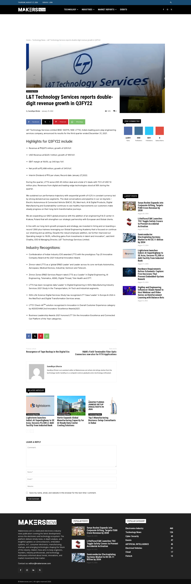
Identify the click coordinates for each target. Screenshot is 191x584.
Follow (139, 128)
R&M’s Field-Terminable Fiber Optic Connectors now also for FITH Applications (96, 353)
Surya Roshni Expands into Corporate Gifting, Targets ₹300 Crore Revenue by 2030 (150, 206)
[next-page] (32, 431)
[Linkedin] (33, 570)
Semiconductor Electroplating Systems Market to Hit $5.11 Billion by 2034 (150, 238)
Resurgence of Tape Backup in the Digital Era (47, 351)
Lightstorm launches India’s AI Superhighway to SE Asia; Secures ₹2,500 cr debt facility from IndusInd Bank (40, 421)
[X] (171, 9)
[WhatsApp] (46, 336)
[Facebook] (163, 9)
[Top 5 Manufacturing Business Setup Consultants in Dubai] (102, 406)
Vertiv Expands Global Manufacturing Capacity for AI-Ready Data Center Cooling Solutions (70, 421)
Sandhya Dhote (34, 111)
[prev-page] (27, 431)
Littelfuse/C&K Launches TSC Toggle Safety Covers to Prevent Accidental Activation (150, 222)
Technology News (38, 40)
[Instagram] (167, 9)
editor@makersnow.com (40, 563)
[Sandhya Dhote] (36, 371)
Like (128, 128)
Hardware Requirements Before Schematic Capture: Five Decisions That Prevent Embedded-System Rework (151, 273)
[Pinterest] (40, 336)
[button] (171, 3)
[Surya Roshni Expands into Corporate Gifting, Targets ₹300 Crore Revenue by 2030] (129, 206)
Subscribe (160, 128)
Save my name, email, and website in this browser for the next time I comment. (62, 493)
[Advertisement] (73, 26)
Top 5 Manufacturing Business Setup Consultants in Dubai (102, 420)
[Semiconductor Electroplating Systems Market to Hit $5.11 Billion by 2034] (129, 237)
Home (28, 40)
